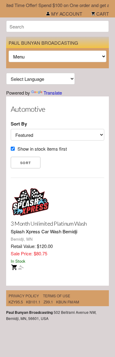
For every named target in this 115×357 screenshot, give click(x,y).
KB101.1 (33, 301)
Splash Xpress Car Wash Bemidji (44, 231)
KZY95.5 (16, 301)
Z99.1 (48, 301)
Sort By (19, 123)
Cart (102, 13)
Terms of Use (56, 295)
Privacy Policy (24, 295)
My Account (66, 13)
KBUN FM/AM (67, 301)
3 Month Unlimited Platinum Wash (49, 223)
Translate (53, 92)
